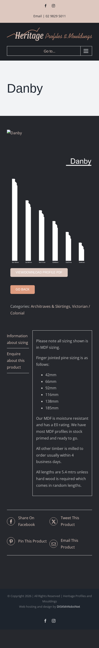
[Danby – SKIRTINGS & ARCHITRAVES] (49, 133)
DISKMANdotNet (68, 606)
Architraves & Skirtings (50, 306)
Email (37, 16)
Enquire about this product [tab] (16, 360)
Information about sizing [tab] (17, 339)
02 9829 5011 (56, 16)
